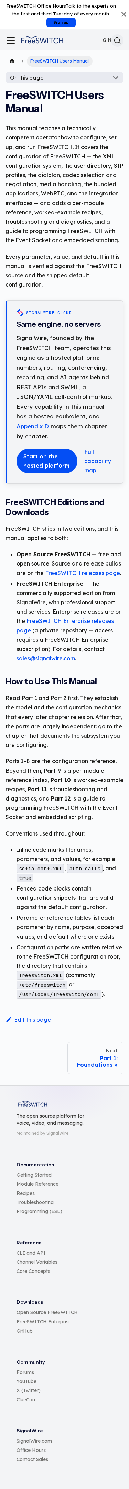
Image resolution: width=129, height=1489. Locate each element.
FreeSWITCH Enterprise (44, 1322)
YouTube (26, 1381)
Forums (25, 1372)
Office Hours (31, 1450)
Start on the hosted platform (46, 461)
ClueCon (26, 1400)
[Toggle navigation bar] (11, 40)
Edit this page (32, 1019)
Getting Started (34, 1175)
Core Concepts (33, 1271)
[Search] (117, 40)
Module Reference (37, 1184)
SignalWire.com (34, 1441)
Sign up (61, 22)
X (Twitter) (29, 1390)
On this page (27, 77)
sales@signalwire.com (46, 658)
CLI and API (31, 1253)
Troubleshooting (35, 1202)
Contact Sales (32, 1459)
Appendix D (33, 426)
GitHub (25, 1331)
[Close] (124, 14)
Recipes (26, 1193)
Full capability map (97, 461)
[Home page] (12, 61)
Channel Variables (37, 1262)
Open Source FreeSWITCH (47, 1312)
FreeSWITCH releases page (82, 573)
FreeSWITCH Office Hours (36, 6)
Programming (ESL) (39, 1211)
